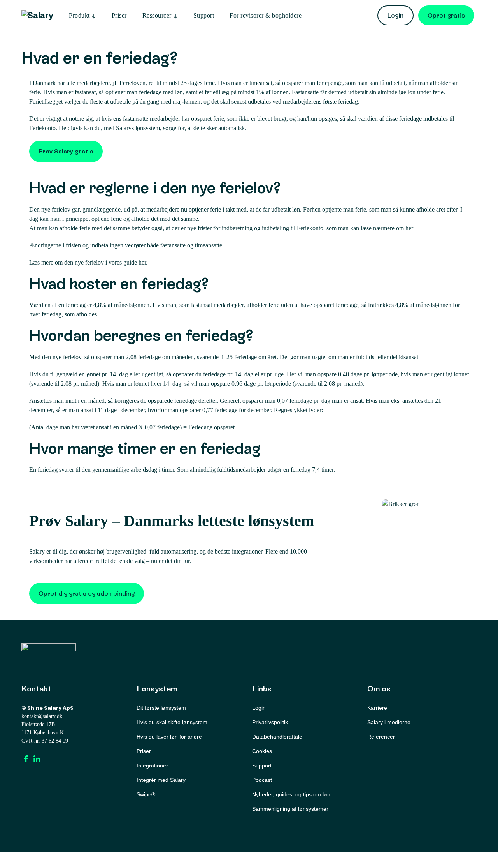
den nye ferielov (84, 262)
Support (203, 15)
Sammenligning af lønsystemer (290, 809)
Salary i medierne (388, 722)
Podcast (262, 780)
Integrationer (152, 765)
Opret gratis (446, 15)
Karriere (377, 708)
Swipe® (146, 794)
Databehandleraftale (277, 737)
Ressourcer (157, 15)
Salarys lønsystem (138, 128)
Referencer (381, 737)
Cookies (262, 751)
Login (395, 15)
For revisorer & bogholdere (266, 15)
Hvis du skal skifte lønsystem (172, 722)
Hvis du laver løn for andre (169, 737)
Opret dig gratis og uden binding (87, 593)
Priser (119, 15)
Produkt (79, 15)
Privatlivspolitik (270, 722)
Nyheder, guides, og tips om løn (291, 794)
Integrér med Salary (161, 780)
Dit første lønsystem (161, 708)
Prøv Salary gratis (66, 151)
